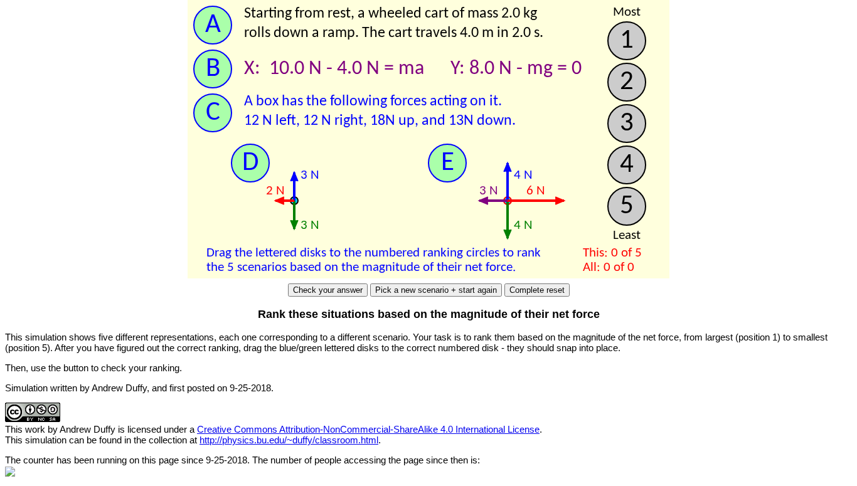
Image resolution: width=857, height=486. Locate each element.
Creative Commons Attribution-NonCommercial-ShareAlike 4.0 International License (368, 429)
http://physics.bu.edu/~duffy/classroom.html (289, 440)
